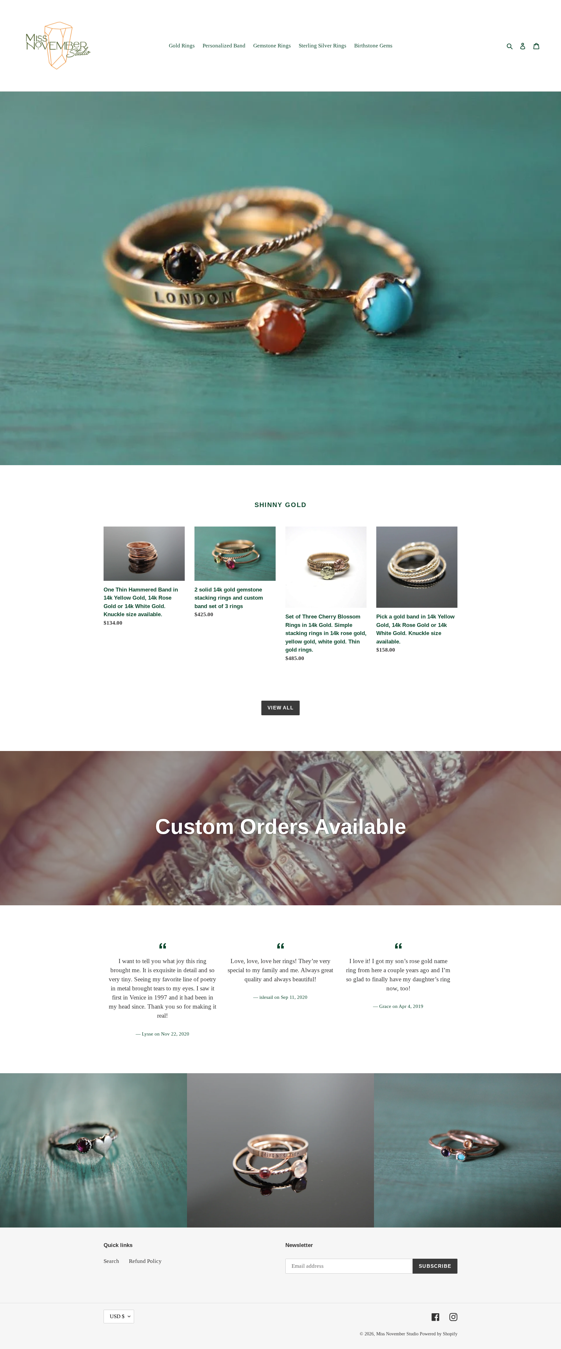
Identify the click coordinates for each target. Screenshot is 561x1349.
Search (111, 1261)
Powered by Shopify (438, 1333)
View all (280, 707)
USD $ (117, 1316)
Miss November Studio (397, 1333)
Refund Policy (145, 1261)
